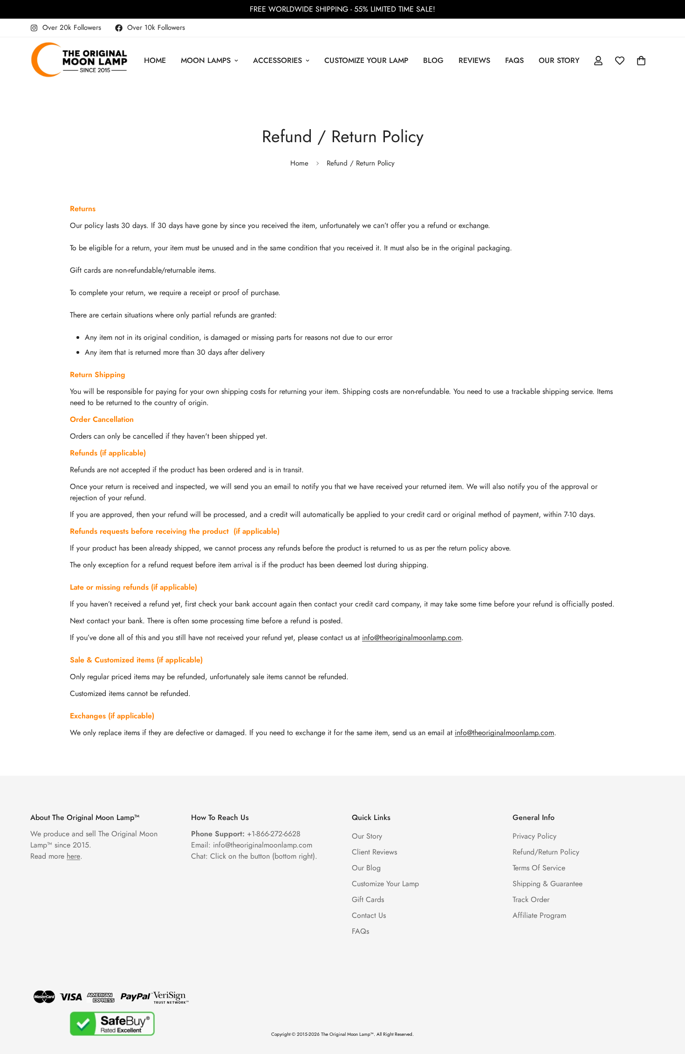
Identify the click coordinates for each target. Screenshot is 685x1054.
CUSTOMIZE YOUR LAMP (366, 60)
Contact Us (369, 915)
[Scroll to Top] (667, 1003)
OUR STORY (559, 60)
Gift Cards (368, 899)
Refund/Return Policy (546, 852)
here (73, 856)
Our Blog (366, 867)
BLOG (433, 60)
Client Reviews (374, 852)
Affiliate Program (539, 915)
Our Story (367, 836)
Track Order (531, 899)
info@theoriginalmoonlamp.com (411, 637)
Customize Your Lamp (385, 883)
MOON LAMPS (206, 60)
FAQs (514, 60)
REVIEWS (474, 60)
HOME (155, 60)
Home (299, 163)
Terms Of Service (539, 867)
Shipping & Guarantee (547, 883)
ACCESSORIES (277, 60)
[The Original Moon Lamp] (79, 60)
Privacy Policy (534, 836)
